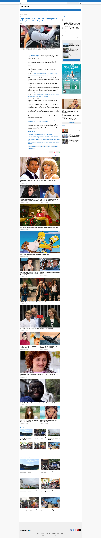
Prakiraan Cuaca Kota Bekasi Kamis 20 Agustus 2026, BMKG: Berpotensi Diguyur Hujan (44, 140)
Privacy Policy (43, 533)
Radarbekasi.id (25, 6)
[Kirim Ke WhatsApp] (59, 152)
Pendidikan (37, 10)
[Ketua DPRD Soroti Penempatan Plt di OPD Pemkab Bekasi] (71, 104)
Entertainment (65, 10)
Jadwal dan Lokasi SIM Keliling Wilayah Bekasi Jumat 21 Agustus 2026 (41, 137)
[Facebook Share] (50, 152)
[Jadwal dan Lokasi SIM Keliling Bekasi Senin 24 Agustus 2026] (40, 432)
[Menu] (21, 3)
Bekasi (26, 10)
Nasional (31, 10)
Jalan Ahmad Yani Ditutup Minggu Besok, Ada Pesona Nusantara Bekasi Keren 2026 (74, 141)
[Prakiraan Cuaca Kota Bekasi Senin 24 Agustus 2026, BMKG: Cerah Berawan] (26, 432)
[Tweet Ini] (52, 152)
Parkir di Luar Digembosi (45, 146)
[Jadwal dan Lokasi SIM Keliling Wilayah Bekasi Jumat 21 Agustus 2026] (26, 445)
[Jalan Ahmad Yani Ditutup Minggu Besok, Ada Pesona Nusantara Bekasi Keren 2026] (65, 141)
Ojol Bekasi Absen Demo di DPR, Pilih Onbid (70, 115)
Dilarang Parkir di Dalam (34, 146)
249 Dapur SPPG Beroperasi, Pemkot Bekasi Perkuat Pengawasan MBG (74, 131)
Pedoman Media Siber (61, 533)
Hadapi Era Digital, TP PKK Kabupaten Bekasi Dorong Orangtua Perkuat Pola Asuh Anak (70, 119)
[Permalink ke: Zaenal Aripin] (21, 23)
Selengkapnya (71, 59)
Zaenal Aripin (25, 22)
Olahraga (46, 10)
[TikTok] (80, 530)
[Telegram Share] (57, 152)
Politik (42, 10)
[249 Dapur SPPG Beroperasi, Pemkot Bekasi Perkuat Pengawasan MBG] (65, 131)
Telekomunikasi (58, 10)
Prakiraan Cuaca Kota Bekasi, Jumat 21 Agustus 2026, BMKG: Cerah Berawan (43, 136)
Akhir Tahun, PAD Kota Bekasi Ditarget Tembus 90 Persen (74, 136)
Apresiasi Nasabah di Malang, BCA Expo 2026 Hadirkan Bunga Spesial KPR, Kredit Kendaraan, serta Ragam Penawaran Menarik (72, 28)
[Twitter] (73, 530)
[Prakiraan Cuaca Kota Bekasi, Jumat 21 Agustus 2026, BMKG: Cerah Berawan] (54, 432)
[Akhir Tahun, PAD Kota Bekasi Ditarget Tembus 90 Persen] (65, 136)
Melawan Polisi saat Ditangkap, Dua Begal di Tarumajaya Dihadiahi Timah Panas (72, 32)
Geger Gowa (66, 19)
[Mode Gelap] (80, 3)
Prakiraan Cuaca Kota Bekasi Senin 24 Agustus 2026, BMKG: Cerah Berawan (43, 132)
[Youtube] (78, 530)
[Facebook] (71, 530)
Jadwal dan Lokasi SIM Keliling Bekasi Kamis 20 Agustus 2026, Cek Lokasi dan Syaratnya (43, 143)
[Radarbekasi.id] (25, 530)
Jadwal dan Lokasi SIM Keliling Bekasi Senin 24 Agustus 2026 (40, 134)
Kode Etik (37, 533)
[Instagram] (76, 530)
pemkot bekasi (32, 148)
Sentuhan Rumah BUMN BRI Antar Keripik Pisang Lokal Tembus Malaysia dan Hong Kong (72, 24)
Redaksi (48, 533)
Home (22, 10)
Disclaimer (54, 533)
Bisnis (51, 10)
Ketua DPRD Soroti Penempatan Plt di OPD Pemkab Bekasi (70, 112)
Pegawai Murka (54, 146)
